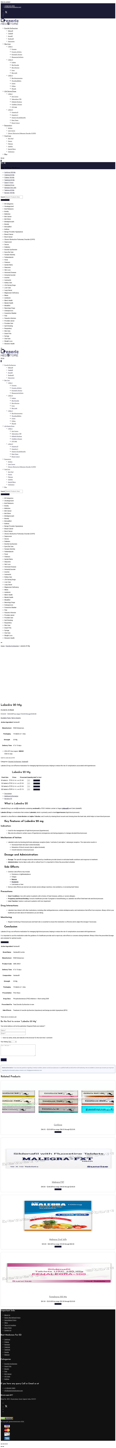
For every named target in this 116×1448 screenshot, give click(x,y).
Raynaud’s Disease (17, 54)
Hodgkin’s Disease (17, 104)
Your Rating (4, 1042)
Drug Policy (8, 1328)
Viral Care (7, 136)
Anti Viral (10, 138)
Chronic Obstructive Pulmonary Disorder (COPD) (22, 133)
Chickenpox (11, 151)
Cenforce (58, 1125)
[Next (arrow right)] (3, 1446)
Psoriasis (14, 49)
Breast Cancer (16, 123)
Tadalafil (10, 33)
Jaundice (10, 146)
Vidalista (7, 1347)
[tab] (59, 793)
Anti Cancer (15, 96)
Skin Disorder (15, 65)
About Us (7, 1315)
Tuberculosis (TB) (16, 99)
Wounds (14, 89)
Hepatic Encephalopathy (19, 117)
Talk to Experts (16, 718)
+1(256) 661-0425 (9, 6)
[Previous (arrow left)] (1, 1446)
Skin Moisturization (17, 78)
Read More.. (4, 942)
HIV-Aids (14, 107)
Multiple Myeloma (17, 102)
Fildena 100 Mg (9, 177)
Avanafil (10, 36)
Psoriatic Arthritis (17, 52)
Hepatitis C (15, 115)
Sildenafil (10, 31)
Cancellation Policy (10, 1320)
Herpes (10, 141)
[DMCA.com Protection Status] (7, 1419)
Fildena (6, 1342)
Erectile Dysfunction (11, 28)
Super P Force (8, 182)
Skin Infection (15, 67)
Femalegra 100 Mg (58, 1297)
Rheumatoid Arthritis (17, 57)
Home (3, 646)
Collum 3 (10, 75)
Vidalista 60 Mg (9, 175)
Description (8, 793)
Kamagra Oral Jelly (10, 188)
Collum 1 (10, 46)
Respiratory (8, 125)
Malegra (7, 1355)
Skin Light (14, 73)
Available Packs (6, 718)
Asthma (10, 128)
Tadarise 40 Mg (9, 190)
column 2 (10, 110)
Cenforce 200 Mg (9, 172)
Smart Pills (7, 1366)
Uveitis (13, 83)
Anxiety (6, 1369)
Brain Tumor (15, 120)
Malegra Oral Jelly (58, 1239)
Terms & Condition (10, 1325)
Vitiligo (14, 86)
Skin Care (7, 44)
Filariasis (10, 144)
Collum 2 (10, 60)
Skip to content (5, 2)
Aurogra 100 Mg (9, 193)
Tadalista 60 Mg (9, 180)
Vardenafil (11, 39)
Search (3, 197)
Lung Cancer (11, 131)
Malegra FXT (58, 1182)
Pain (5, 1371)
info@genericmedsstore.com (12, 7)
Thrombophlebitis (16, 81)
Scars (13, 70)
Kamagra (7, 1344)
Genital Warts (12, 149)
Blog (5, 154)
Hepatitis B (15, 112)
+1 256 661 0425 (9, 1388)
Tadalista (7, 1350)
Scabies (14, 62)
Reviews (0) (8, 799)
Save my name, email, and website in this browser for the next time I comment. (28, 1038)
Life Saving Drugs (10, 91)
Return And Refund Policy (12, 1318)
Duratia (6, 1352)
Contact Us (7, 1330)
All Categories (5, 200)
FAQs (6, 1323)
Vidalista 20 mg (9, 185)
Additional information (11, 796)
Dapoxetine (11, 41)
